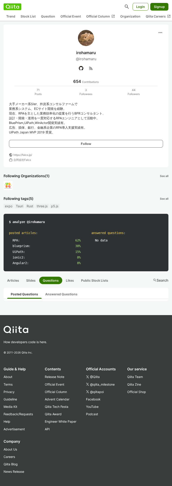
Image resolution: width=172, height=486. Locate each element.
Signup (159, 7)
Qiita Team (135, 377)
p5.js (54, 206)
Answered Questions (61, 294)
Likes (70, 280)
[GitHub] (81, 68)
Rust (30, 206)
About (8, 377)
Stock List (28, 16)
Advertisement (14, 429)
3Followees (86, 92)
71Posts (38, 92)
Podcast (92, 414)
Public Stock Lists (94, 280)
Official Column (100, 16)
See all (164, 176)
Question (48, 16)
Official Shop (136, 392)
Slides (31, 280)
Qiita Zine (134, 384)
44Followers (134, 92)
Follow (86, 144)
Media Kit (10, 407)
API (47, 429)
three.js (42, 206)
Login (140, 7)
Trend (10, 16)
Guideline (10, 399)
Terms (8, 384)
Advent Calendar (57, 399)
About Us (10, 449)
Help (7, 421)
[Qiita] (12, 6)
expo (8, 206)
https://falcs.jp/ (22, 155)
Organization (130, 16)
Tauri (19, 206)
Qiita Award (53, 414)
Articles (13, 280)
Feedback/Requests (18, 414)
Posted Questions (24, 294)
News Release (14, 471)
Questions (51, 280)
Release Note (54, 377)
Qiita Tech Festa (56, 407)
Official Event (70, 16)
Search (160, 280)
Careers (9, 457)
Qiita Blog (11, 464)
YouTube (92, 407)
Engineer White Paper (60, 421)
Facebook (93, 399)
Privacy (9, 392)
